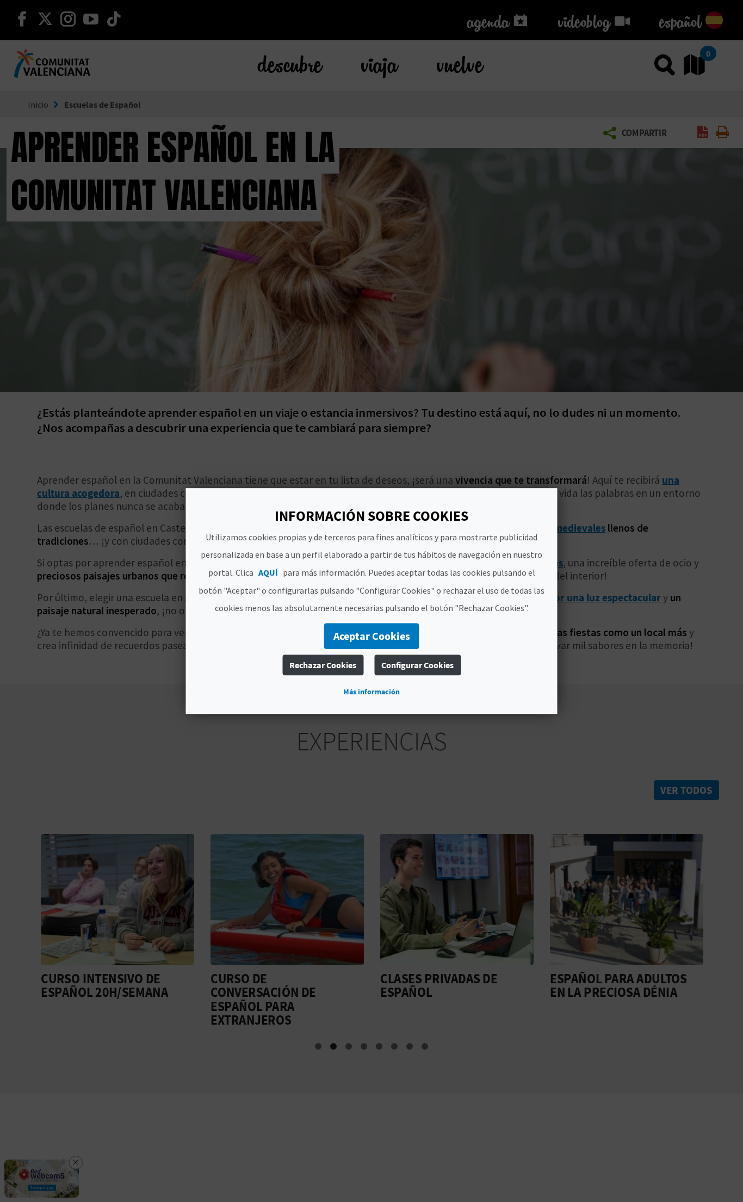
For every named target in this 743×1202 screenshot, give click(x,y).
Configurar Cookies (417, 664)
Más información (371, 691)
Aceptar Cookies (371, 636)
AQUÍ (268, 572)
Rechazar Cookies (322, 664)
